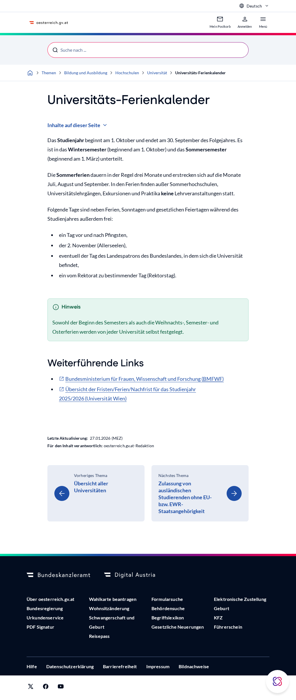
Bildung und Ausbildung (85, 72)
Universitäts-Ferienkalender (200, 72)
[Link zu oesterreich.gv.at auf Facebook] (46, 687)
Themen (49, 72)
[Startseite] (30, 72)
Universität (157, 72)
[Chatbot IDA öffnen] (277, 681)
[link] (96, 493)
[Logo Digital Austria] (136, 575)
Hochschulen (127, 72)
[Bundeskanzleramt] (58, 575)
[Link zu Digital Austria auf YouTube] (61, 687)
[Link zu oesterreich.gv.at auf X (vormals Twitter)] (31, 687)
